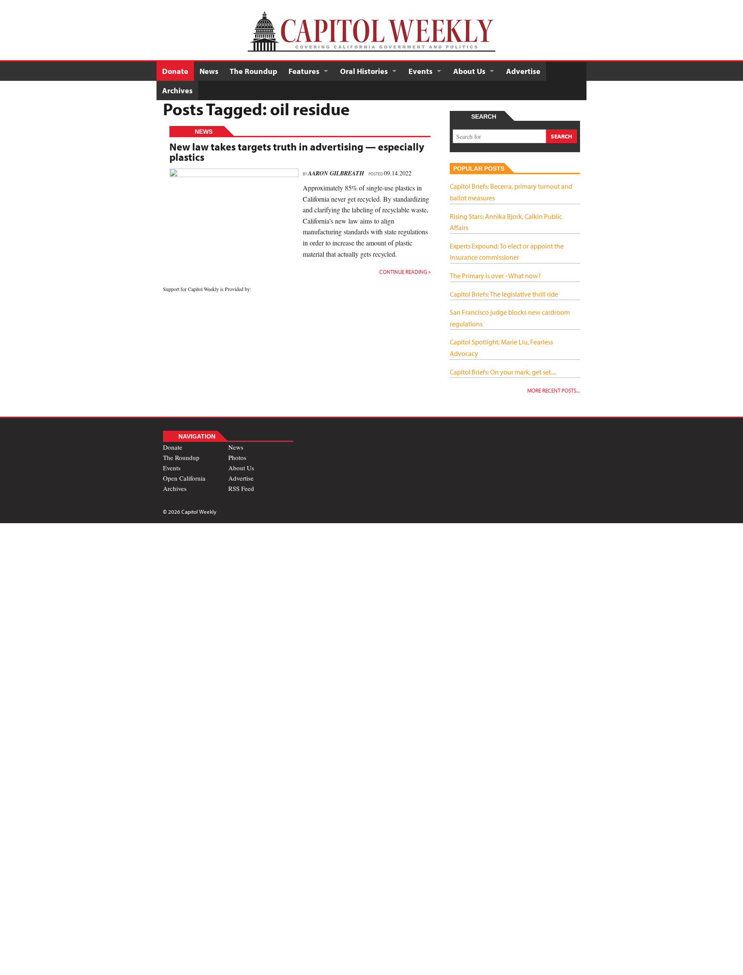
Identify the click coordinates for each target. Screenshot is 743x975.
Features (304, 71)
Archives (177, 90)
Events (420, 71)
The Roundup (253, 71)
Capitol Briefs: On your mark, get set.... (503, 372)
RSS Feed (241, 488)
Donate (175, 71)
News (209, 71)
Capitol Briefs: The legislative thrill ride (504, 294)
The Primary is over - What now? (495, 275)
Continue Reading (404, 271)
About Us (469, 71)
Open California (184, 478)
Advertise (523, 71)
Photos (237, 457)
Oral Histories (364, 71)
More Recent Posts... (553, 390)
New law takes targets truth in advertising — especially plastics (296, 151)
